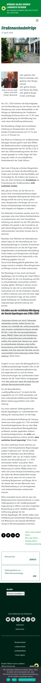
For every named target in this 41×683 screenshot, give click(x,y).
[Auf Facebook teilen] (3, 535)
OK (8, 680)
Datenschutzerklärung (27, 680)
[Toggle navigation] (37, 20)
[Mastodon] (33, 619)
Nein (14, 680)
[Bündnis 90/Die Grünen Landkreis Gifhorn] (3, 8)
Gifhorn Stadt (29, 532)
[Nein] (38, 675)
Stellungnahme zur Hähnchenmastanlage (20, 573)
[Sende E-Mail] (17, 535)
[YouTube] (23, 619)
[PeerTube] (28, 619)
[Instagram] (18, 619)
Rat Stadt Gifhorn (32, 538)
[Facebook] (13, 619)
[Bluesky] (8, 619)
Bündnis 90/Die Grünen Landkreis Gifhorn (18, 6)
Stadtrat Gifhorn (31, 541)
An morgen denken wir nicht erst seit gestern (22, 11)
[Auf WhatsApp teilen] (13, 535)
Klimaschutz (20, 558)
